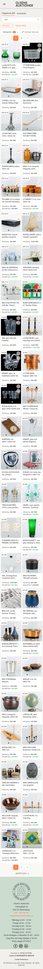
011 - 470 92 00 (21, 913)
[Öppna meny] (4, 4)
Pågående (8, 13)
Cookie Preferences (21, 959)
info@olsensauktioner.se (21, 916)
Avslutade (21, 13)
